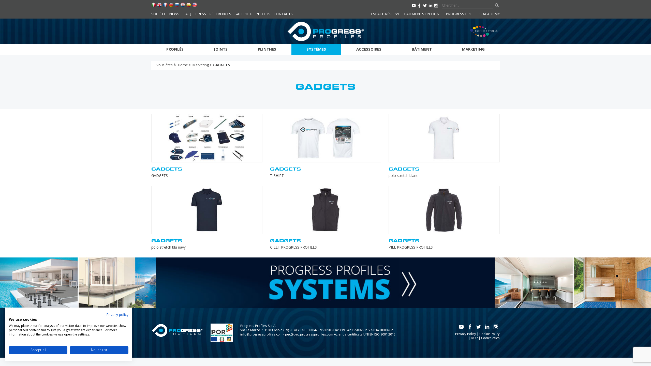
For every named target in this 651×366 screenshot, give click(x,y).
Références (220, 13)
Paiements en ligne (422, 13)
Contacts (283, 13)
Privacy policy (117, 314)
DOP (474, 338)
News (174, 13)
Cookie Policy (489, 333)
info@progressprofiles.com (261, 334)
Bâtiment (422, 49)
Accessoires (368, 49)
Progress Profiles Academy (473, 13)
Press (200, 13)
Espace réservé (385, 13)
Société (158, 13)
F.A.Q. (187, 13)
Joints (221, 49)
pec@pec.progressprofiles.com (309, 334)
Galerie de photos (252, 13)
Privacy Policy (465, 333)
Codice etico (490, 338)
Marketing (473, 49)
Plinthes (267, 49)
